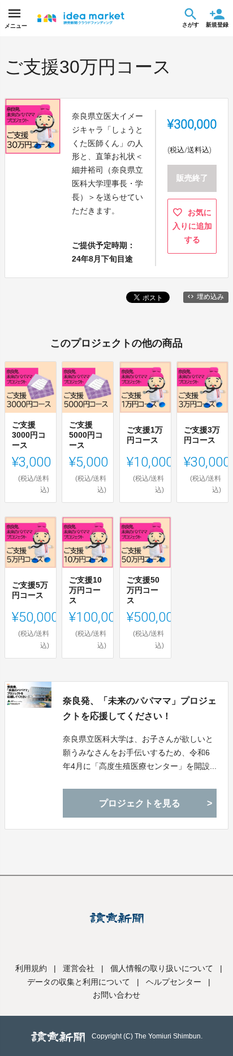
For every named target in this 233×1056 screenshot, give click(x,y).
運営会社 (78, 968)
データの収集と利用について (78, 981)
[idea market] (80, 18)
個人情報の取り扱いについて (161, 968)
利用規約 (31, 968)
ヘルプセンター (173, 981)
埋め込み (210, 297)
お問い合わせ (116, 994)
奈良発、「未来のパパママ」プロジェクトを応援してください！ (140, 708)
